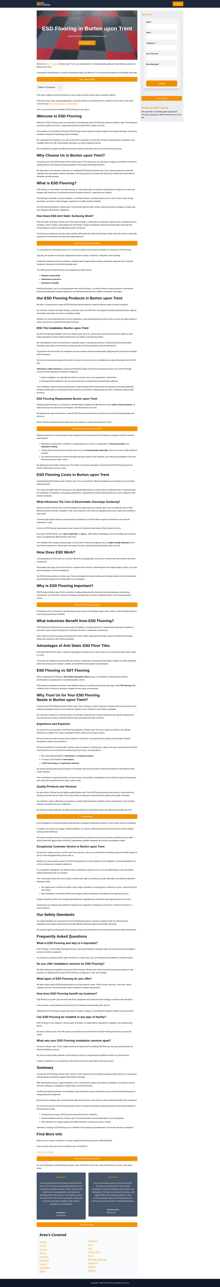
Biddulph (91, 1267)
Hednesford (44, 1260)
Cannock (43, 1264)
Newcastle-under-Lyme (97, 1260)
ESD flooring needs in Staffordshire (63, 104)
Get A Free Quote (87, 1225)
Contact (178, 4)
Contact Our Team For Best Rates (87, 243)
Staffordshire (93, 1241)
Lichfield (42, 1246)
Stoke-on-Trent (94, 1252)
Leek (90, 1248)
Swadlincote (42, 1152)
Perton (90, 1256)
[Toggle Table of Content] (59, 88)
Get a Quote (85, 43)
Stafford (42, 1271)
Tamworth (43, 1249)
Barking (51, 1152)
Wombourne (93, 1263)
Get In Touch (162, 98)
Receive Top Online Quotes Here (87, 605)
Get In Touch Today (87, 79)
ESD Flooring (52, 64)
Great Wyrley (44, 1268)
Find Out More (87, 817)
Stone (90, 1245)
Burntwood (43, 1257)
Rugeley (42, 1253)
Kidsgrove (92, 1271)
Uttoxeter (43, 1242)
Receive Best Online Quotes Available (87, 429)
